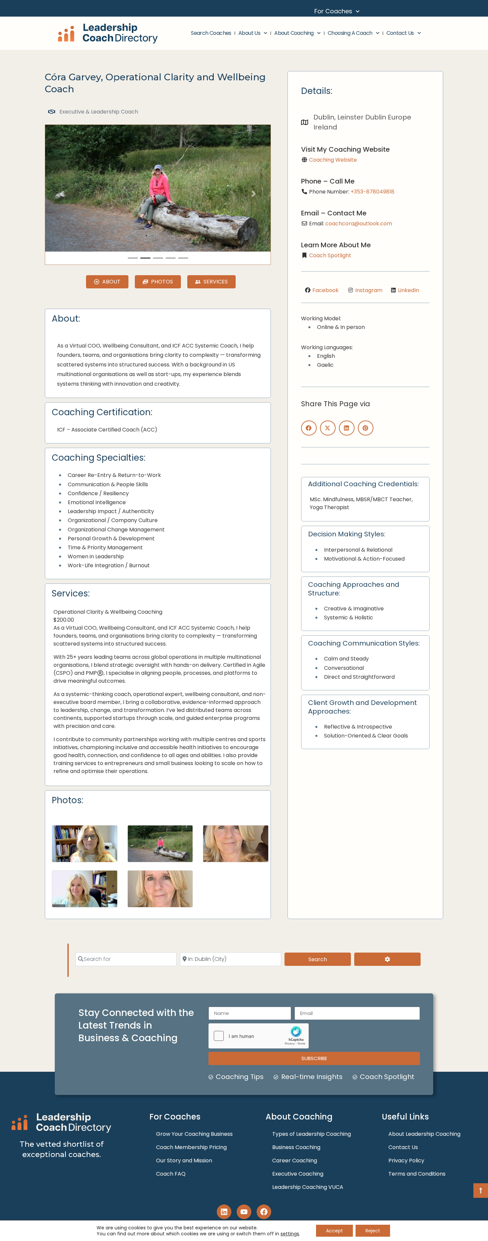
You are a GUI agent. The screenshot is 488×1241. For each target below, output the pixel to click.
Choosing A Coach (350, 33)
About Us (249, 33)
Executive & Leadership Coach (98, 112)
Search (326, 959)
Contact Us (400, 33)
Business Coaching (296, 1147)
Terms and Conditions (417, 1174)
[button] (62, 194)
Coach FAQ (171, 1174)
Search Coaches (211, 33)
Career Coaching (294, 1160)
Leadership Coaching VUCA (307, 1187)
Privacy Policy (406, 1160)
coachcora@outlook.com (358, 223)
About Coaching (294, 33)
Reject (373, 1230)
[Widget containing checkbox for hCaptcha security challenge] (258, 1035)
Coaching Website (333, 160)
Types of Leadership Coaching (311, 1134)
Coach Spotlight (330, 255)
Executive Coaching (297, 1174)
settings (290, 1234)
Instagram (368, 290)
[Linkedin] (224, 1211)
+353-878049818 (372, 191)
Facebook (325, 290)
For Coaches (333, 11)
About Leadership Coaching (424, 1134)
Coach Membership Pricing (191, 1147)
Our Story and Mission (184, 1160)
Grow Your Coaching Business (194, 1134)
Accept (334, 1230)
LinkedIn (408, 290)
